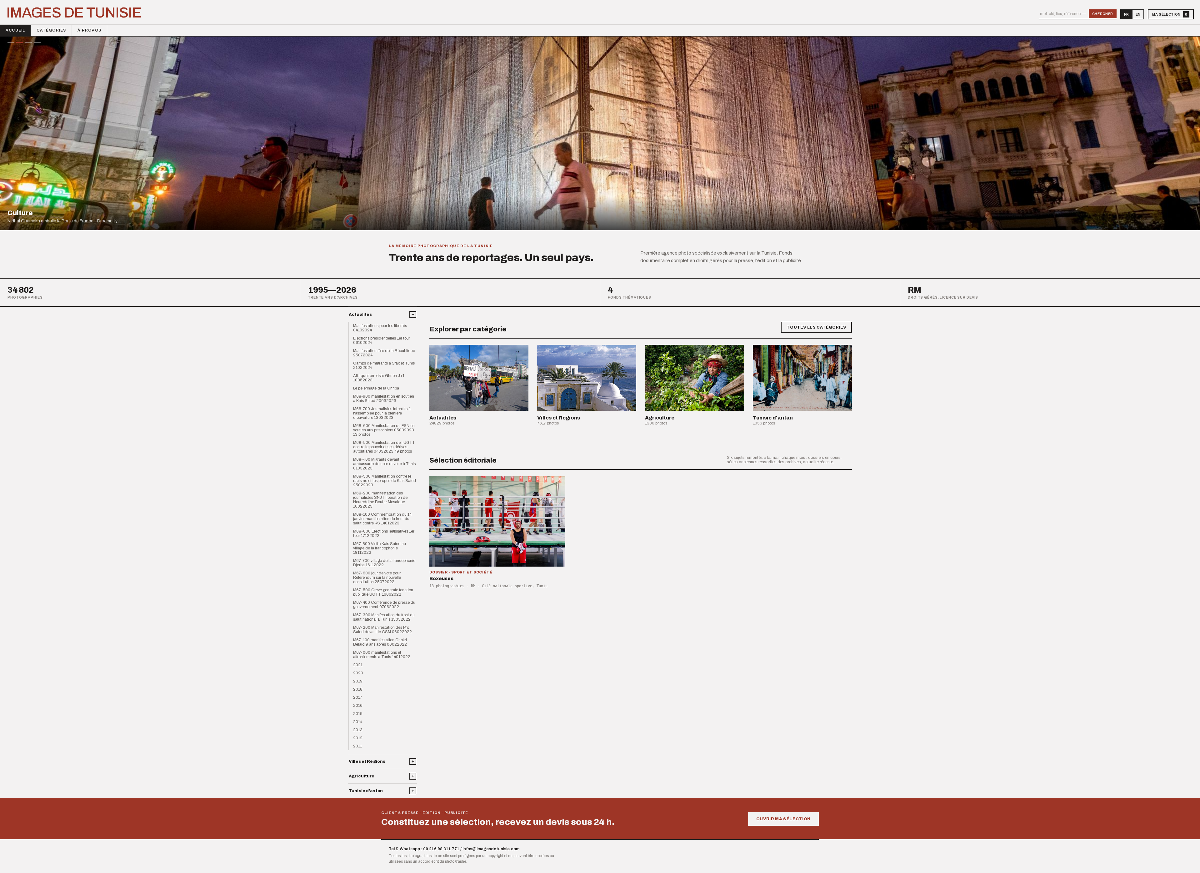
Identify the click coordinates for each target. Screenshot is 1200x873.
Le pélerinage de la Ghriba (376, 388)
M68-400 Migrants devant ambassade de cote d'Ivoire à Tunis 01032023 (384, 463)
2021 (357, 665)
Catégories (51, 30)
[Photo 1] (11, 42)
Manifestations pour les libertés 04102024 (380, 328)
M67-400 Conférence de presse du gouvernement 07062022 (384, 604)
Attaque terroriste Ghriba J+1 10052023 (378, 378)
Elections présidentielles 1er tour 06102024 (381, 340)
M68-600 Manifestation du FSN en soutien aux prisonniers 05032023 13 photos (384, 430)
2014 (357, 722)
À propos (89, 30)
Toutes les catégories (816, 327)
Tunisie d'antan (366, 791)
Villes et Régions (367, 761)
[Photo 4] (37, 42)
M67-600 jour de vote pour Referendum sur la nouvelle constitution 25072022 (377, 577)
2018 (357, 689)
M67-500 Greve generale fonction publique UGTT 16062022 (383, 592)
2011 (357, 746)
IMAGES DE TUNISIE (74, 12)
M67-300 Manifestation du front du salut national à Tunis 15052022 (384, 617)
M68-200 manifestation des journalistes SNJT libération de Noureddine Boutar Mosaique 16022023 (380, 499)
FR (1126, 14)
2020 (358, 673)
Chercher (1102, 14)
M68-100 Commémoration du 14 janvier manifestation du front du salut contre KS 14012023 (382, 518)
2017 (357, 697)
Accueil (15, 30)
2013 (357, 730)
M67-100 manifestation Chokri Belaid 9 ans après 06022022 (380, 642)
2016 (357, 705)
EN (1138, 14)
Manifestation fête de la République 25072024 (384, 353)
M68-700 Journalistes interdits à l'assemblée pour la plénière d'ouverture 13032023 (382, 413)
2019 (357, 681)
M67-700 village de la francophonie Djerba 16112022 (384, 562)
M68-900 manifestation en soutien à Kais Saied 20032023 (383, 398)
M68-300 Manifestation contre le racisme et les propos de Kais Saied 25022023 (384, 480)
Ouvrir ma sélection (783, 819)
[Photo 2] (19, 42)
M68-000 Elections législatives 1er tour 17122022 (383, 533)
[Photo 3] (28, 42)
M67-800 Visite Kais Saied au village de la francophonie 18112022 (379, 548)
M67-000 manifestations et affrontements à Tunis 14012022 (381, 654)
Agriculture (361, 776)
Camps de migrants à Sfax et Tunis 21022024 (384, 365)
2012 (357, 738)
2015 (357, 714)
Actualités (360, 314)
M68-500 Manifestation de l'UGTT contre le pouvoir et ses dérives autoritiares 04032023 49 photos (384, 447)
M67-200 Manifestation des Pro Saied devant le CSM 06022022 (382, 629)
